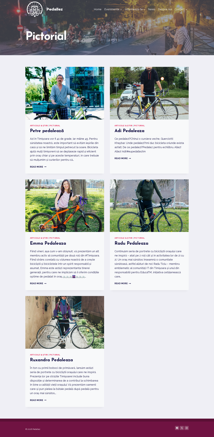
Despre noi (165, 9)
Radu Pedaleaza (131, 243)
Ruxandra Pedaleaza (51, 360)
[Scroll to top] (207, 431)
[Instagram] (186, 428)
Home (97, 9)
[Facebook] (177, 428)
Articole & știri (39, 126)
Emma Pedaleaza (48, 243)
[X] (182, 428)
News (151, 9)
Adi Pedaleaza (129, 131)
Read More (38, 167)
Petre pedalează (47, 131)
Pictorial (54, 126)
